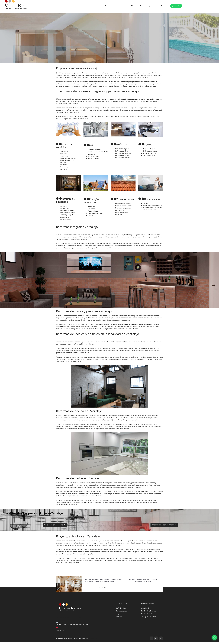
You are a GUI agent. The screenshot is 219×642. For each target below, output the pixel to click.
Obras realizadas (136, 6)
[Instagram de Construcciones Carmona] (156, 638)
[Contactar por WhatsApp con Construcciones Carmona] (214, 637)
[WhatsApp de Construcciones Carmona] (161, 638)
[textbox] (109, 95)
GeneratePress (93, 638)
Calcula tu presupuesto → (54, 525)
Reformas (108, 6)
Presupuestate (150, 6)
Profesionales (121, 6)
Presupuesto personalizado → (164, 525)
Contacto (164, 6)
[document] (109, 95)
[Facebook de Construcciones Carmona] (151, 638)
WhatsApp (177, 6)
